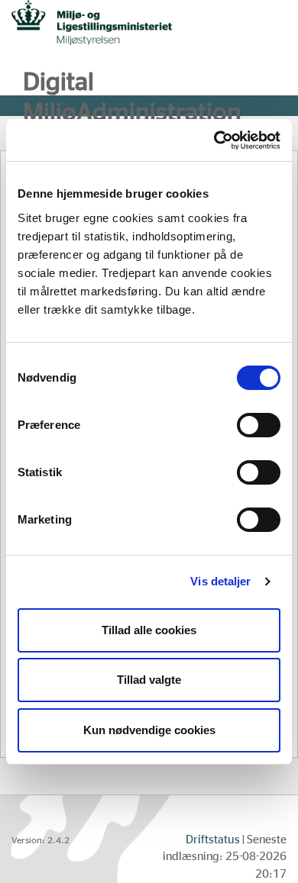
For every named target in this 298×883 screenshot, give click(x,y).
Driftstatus (213, 840)
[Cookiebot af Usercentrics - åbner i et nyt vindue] (214, 140)
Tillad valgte (149, 679)
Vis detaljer (220, 581)
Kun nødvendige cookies (149, 729)
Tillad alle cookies (149, 630)
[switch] (258, 425)
